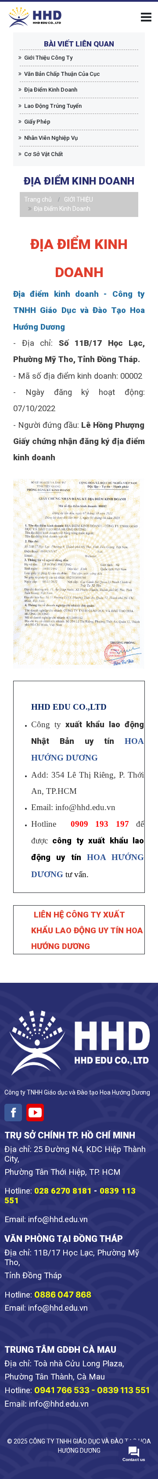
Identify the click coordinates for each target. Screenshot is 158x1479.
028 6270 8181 (63, 1191)
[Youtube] (35, 1112)
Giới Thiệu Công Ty (48, 57)
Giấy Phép (37, 121)
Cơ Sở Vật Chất (43, 154)
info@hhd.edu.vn (58, 1219)
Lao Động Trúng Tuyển (53, 106)
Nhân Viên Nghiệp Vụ (51, 138)
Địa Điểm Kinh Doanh (50, 89)
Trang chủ (38, 199)
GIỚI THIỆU (78, 199)
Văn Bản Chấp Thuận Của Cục (62, 74)
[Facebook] (13, 1112)
